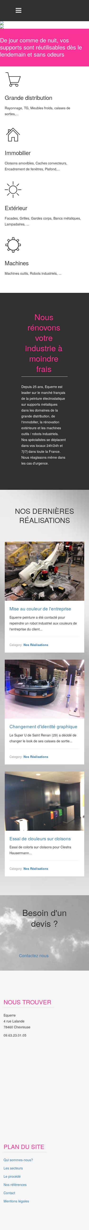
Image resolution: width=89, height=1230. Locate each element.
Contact (9, 1192)
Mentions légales (16, 1201)
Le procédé (12, 1176)
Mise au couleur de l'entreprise (40, 609)
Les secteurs (13, 1168)
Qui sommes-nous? (18, 1159)
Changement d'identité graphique (43, 726)
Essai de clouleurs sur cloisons (40, 839)
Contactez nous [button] (34, 955)
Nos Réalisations (35, 645)
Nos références (15, 1184)
